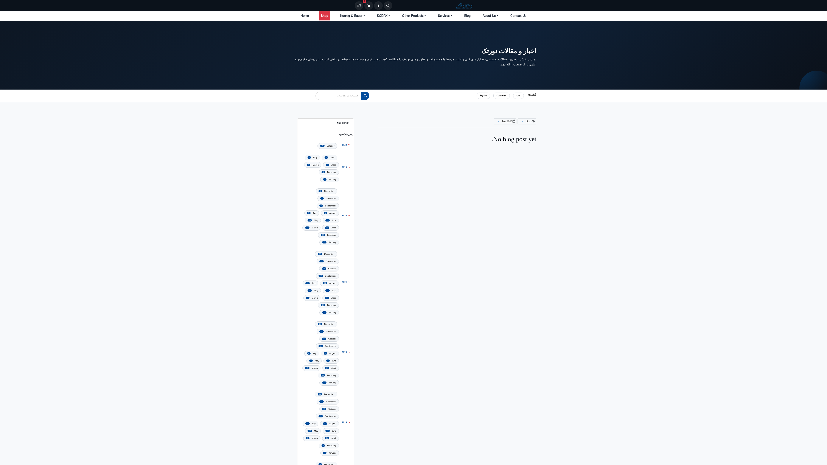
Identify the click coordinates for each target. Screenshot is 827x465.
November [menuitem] (329, 198)
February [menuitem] (329, 172)
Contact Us (518, 16)
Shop (324, 16)
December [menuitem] (327, 191)
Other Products (413, 16)
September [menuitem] (328, 206)
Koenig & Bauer (351, 16)
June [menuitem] (330, 157)
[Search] (388, 5)
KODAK (382, 16)
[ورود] (378, 5)
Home (305, 16)
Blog (467, 16)
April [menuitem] (331, 165)
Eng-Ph (483, 95)
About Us (489, 16)
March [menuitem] (313, 165)
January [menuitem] (330, 179)
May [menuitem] (313, 157)
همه (518, 95)
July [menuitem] (312, 213)
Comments (502, 95)
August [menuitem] (330, 213)
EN (359, 5)
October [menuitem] (328, 146)
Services (444, 16)
